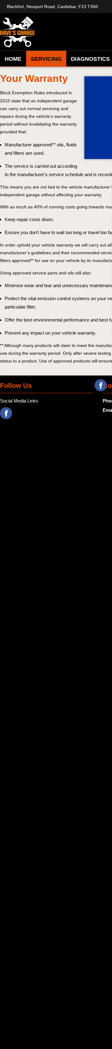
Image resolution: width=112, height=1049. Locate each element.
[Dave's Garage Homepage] (40, 31)
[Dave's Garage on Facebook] (101, 385)
